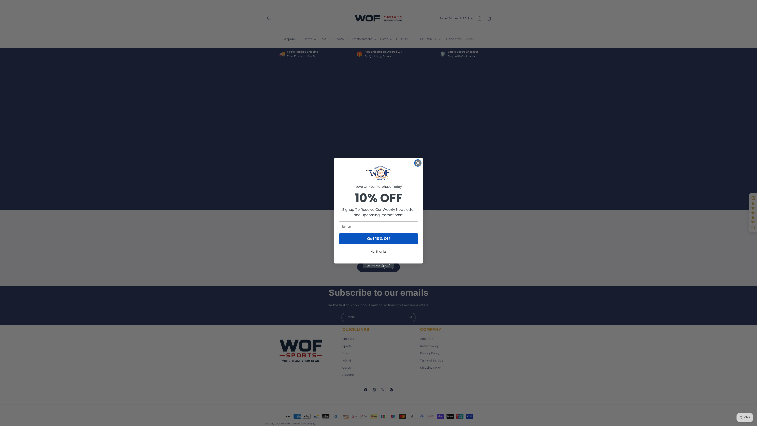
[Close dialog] (417, 163)
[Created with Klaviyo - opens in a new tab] (378, 265)
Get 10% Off (378, 238)
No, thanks (378, 251)
